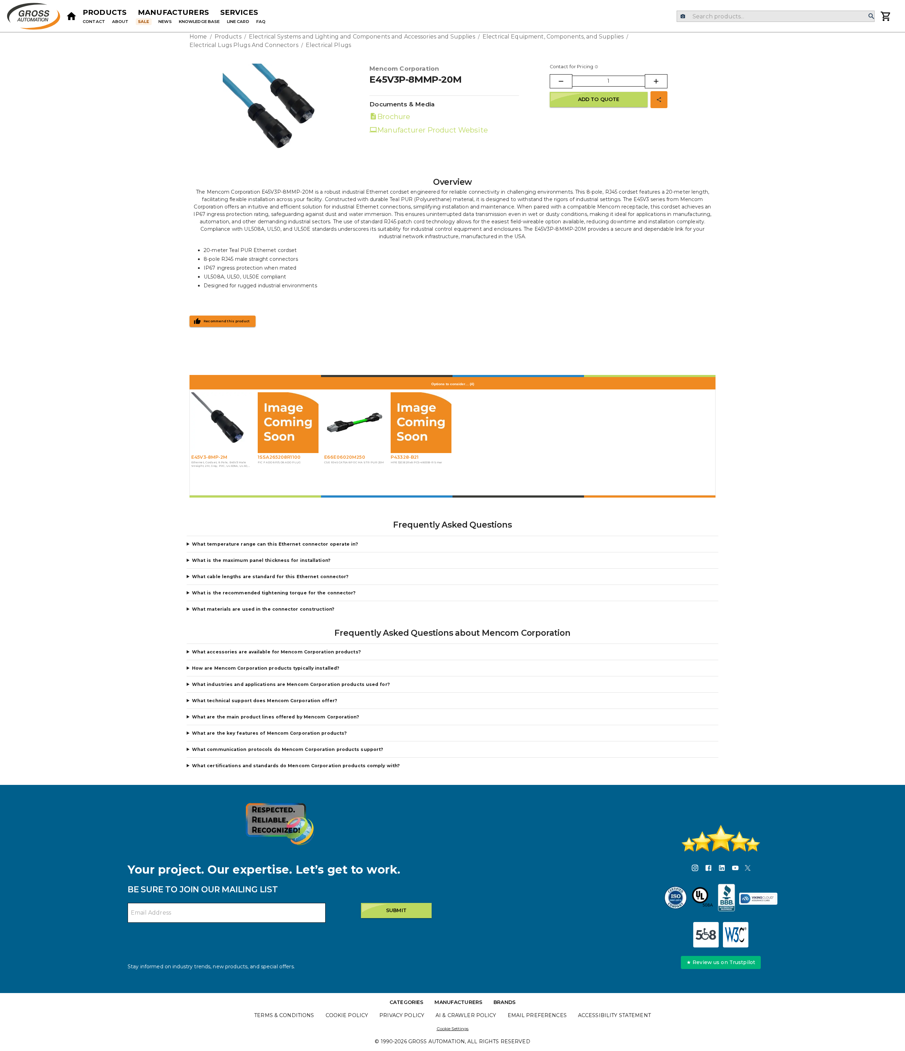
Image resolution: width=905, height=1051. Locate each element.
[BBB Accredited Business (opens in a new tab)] (726, 899)
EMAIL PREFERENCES (537, 1015)
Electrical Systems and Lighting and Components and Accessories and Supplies (362, 36)
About (120, 21)
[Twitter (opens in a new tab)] (748, 869)
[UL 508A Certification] (702, 898)
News (165, 21)
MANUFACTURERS (458, 1002)
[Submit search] (871, 16)
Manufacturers (173, 12)
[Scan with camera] (683, 16)
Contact (94, 21)
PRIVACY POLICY (401, 1015)
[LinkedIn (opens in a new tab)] (722, 869)
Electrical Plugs (328, 45)
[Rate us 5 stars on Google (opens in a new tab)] (721, 838)
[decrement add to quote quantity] (561, 81)
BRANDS (504, 1002)
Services (239, 12)
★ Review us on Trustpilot (721, 962)
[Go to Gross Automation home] (71, 16)
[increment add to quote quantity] (656, 81)
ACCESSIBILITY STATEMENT (614, 1015)
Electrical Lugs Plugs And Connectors (243, 45)
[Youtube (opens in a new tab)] (735, 869)
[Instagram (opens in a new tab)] (695, 869)
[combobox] (775, 16)
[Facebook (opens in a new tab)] (708, 869)
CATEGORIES (406, 1002)
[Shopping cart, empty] (886, 16)
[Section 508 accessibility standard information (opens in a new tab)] (706, 934)
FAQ (260, 21)
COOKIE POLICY (347, 1015)
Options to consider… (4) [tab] (452, 384)
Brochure (393, 116)
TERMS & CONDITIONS (284, 1015)
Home (198, 36)
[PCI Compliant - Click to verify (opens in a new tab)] (758, 899)
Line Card (238, 21)
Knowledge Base (199, 21)
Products (105, 12)
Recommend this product (227, 321)
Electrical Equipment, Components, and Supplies (553, 36)
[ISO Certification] (675, 899)
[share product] (659, 99)
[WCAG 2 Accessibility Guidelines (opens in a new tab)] (735, 934)
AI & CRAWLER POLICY (466, 1015)
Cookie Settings (453, 1028)
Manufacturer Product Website (432, 130)
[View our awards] (280, 824)
